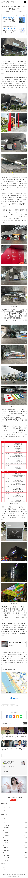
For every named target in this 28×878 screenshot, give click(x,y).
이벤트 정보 (6, 860)
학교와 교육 (6, 835)
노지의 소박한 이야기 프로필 (8, 807)
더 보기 (24, 723)
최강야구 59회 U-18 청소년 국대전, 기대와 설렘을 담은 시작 (7, 736)
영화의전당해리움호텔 (8, 18)
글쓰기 (4, 870)
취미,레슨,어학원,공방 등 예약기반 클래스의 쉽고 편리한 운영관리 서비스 (9, 31)
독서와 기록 (6, 825)
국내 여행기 (6, 847)
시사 (3, 830)
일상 (3, 837)
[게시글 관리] (8, 706)
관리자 (4, 867)
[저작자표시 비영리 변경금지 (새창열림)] (17, 705)
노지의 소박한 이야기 (7, 2)
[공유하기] (6, 706)
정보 (3, 852)
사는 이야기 (6, 842)
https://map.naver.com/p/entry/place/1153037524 (12, 15)
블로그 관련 (6, 855)
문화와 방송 (6, 827)
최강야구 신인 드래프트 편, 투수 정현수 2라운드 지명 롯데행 (20, 736)
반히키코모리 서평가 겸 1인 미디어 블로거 (11, 767)
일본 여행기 (6, 850)
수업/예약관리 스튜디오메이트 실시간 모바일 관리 (9, 28)
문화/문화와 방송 (10, 11)
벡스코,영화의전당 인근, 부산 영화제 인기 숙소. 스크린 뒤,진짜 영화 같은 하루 (9, 20)
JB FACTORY (17, 876)
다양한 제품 (6, 857)
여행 (3, 845)
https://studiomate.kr (8, 26)
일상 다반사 (6, 840)
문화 (3, 822)
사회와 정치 (6, 832)
